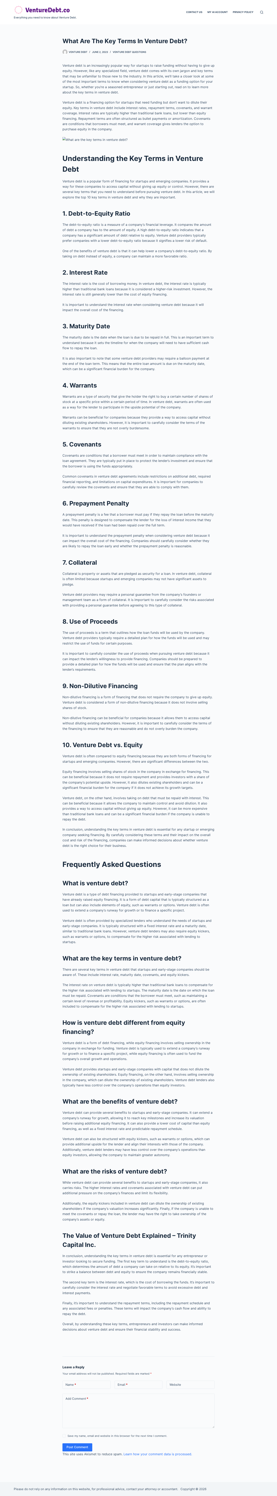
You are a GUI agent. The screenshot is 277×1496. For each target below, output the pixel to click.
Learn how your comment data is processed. (157, 1454)
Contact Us (194, 12)
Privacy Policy (243, 12)
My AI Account (217, 12)
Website (175, 1385)
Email (123, 1385)
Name (70, 1385)
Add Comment (76, 1399)
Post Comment (77, 1447)
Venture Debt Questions (129, 52)
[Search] (261, 12)
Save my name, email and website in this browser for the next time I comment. (117, 1435)
